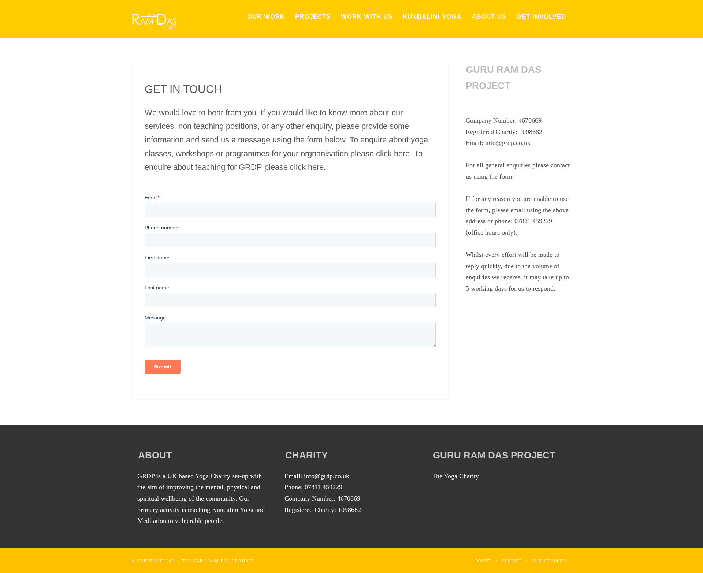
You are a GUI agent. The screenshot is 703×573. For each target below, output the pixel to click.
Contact (511, 561)
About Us (489, 16)
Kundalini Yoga (432, 16)
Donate (483, 561)
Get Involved (541, 16)
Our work (266, 16)
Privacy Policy (549, 561)
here (402, 153)
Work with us (367, 16)
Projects (313, 16)
